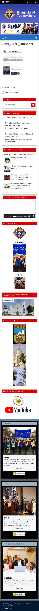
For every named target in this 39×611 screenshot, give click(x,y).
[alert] (19, 92)
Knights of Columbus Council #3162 (19, 604)
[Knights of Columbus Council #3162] (19, 6)
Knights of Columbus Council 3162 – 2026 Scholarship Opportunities (22, 186)
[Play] (6, 216)
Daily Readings (12, 113)
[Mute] (29, 216)
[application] (19, 209)
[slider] (18, 216)
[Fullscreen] (33, 216)
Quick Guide (20, 150)
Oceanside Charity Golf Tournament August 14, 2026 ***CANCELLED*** (21, 177)
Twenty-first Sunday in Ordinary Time (18, 117)
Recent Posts (8, 150)
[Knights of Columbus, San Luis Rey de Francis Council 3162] (19, 258)
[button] (19, 209)
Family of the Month (18, 158)
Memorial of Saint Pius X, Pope (16, 128)
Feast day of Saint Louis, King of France (19, 154)
